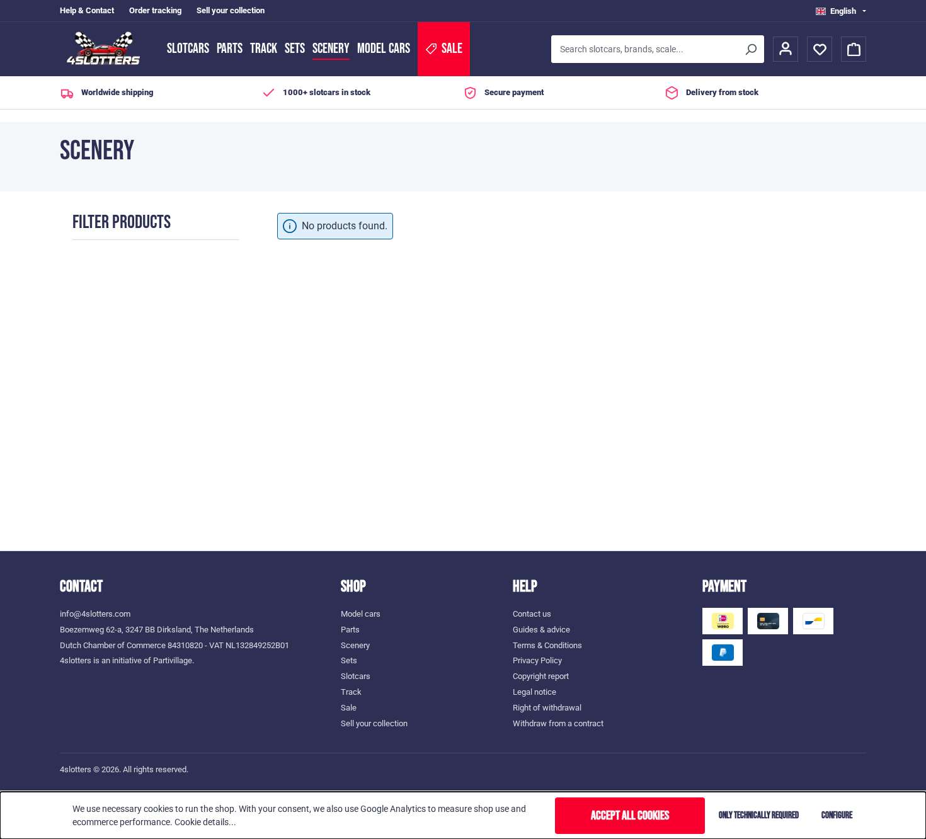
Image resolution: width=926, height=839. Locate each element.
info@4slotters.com (95, 614)
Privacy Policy (537, 660)
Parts (230, 48)
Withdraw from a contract (558, 723)
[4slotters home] (107, 49)
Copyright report (541, 676)
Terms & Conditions (547, 645)
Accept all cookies (630, 815)
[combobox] (644, 49)
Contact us (532, 614)
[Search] (750, 49)
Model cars (383, 48)
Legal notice (534, 692)
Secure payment (514, 92)
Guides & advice (541, 629)
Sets (295, 48)
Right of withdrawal (547, 707)
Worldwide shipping (117, 92)
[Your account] (785, 49)
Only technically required (759, 815)
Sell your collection (231, 10)
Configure (836, 815)
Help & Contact (87, 10)
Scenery (331, 48)
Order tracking (155, 10)
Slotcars (188, 48)
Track (263, 48)
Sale (349, 707)
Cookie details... (205, 822)
